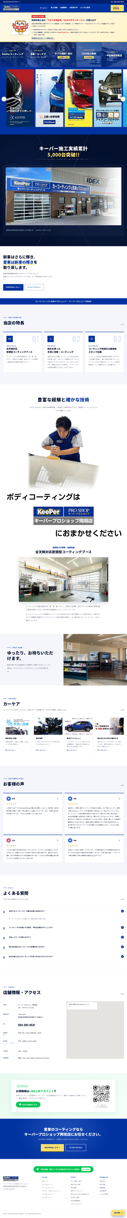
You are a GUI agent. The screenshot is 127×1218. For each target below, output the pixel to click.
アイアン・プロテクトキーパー (51, 1191)
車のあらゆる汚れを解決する (80, 1194)
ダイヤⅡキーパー (47, 1184)
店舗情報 (63, 7)
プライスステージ (76, 1204)
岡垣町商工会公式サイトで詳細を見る (42, 38)
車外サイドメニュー (77, 1191)
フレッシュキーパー (48, 1188)
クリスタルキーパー (48, 1194)
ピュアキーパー (46, 1197)
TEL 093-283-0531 (75, 1147)
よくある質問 (85, 7)
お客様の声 (73, 7)
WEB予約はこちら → (13, 287)
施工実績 (54, 7)
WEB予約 (102, 1181)
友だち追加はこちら (30, 1104)
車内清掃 (73, 1188)
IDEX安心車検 (75, 1197)
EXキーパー (45, 1181)
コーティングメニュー (34, 287)
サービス (43, 8)
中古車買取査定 (75, 1201)
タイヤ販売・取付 (76, 1181)
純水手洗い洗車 (75, 1184)
